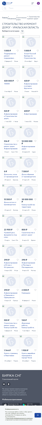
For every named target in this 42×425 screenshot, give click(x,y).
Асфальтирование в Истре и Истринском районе (10, 265)
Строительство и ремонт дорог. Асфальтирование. (11, 146)
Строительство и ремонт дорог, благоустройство (10, 325)
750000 (7, 84)
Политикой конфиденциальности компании (19, 418)
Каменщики (26, 293)
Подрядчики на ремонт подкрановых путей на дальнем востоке (10, 56)
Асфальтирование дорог (28, 148)
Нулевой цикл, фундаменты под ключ (10, 235)
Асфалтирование (30, 114)
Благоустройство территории (28, 206)
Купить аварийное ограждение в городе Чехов (28, 355)
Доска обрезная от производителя (29, 175)
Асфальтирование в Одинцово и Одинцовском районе (10, 295)
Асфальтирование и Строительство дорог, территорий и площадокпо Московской (10, 116)
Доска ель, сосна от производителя (11, 175)
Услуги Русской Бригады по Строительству (30, 56)
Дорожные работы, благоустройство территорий (28, 325)
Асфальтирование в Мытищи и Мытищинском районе (28, 265)
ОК (38, 415)
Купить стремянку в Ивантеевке (11, 354)
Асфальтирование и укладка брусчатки (30, 86)
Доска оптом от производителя (10, 203)
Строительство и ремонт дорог (28, 234)
